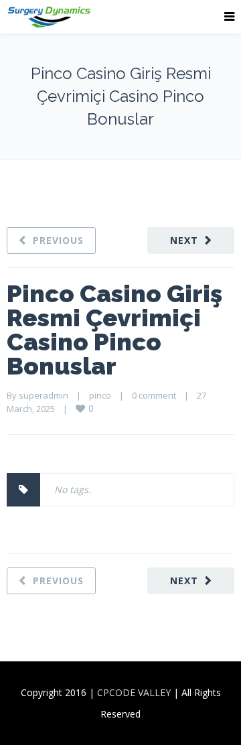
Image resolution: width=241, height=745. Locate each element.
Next (184, 240)
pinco (100, 395)
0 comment (154, 395)
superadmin (43, 395)
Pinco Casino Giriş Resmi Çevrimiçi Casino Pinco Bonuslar (114, 329)
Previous (58, 240)
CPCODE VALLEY (134, 692)
